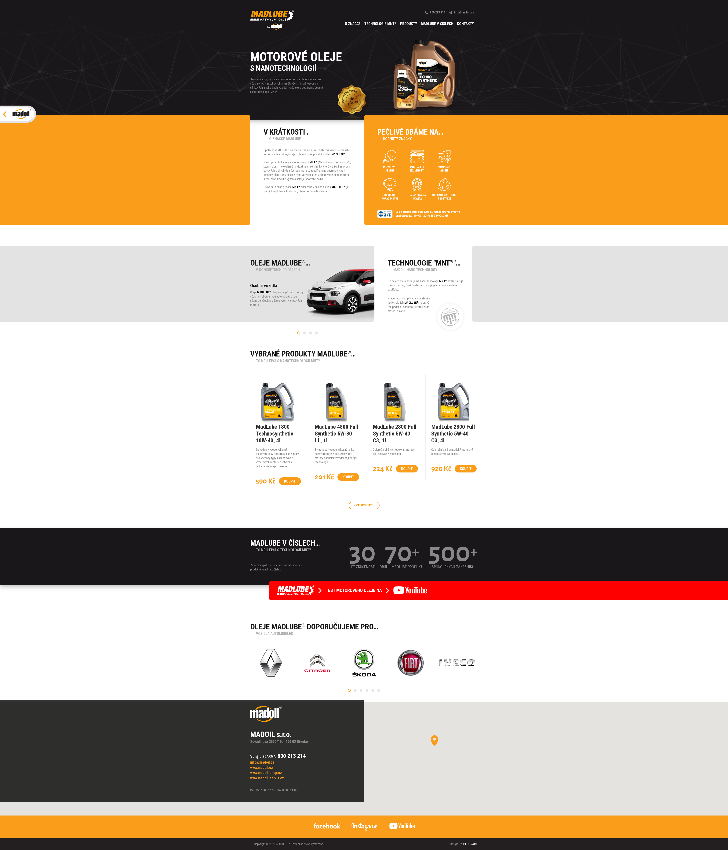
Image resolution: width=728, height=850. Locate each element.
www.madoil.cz (261, 767)
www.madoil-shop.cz (266, 772)
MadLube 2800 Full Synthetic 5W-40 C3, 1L (395, 433)
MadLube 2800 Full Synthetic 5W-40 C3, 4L (453, 433)
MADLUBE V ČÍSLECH (437, 23)
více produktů (364, 505)
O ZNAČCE (353, 23)
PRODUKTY (408, 23)
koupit (290, 481)
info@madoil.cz (464, 12)
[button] (298, 332)
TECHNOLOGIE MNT (380, 23)
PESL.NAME (470, 844)
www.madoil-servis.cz (267, 778)
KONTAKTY (465, 23)
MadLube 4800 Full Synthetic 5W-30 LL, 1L (336, 433)
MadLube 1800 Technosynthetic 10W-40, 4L (274, 433)
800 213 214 (437, 12)
